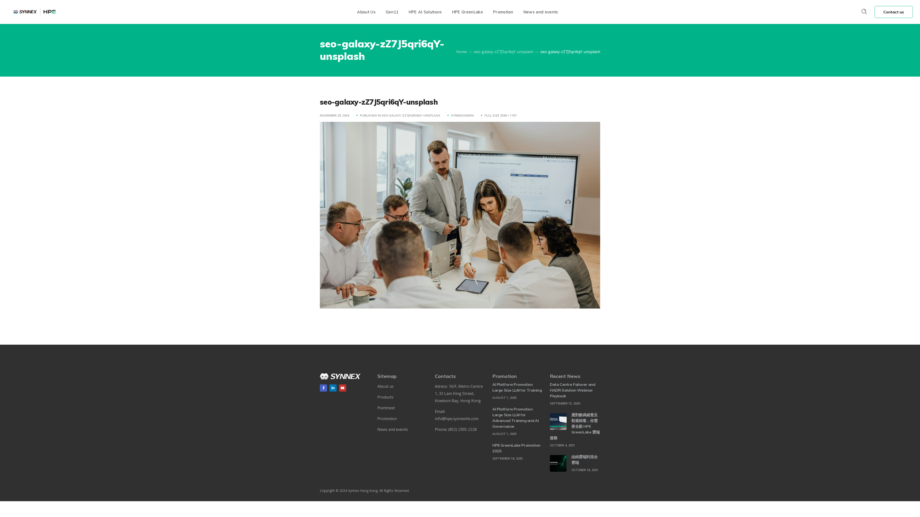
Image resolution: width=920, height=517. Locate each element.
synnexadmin (462, 115)
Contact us (893, 12)
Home (461, 51)
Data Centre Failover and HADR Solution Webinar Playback (572, 390)
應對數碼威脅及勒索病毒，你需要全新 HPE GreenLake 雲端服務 (575, 426)
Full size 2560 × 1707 (500, 115)
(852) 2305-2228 (462, 429)
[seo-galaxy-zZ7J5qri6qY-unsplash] (460, 125)
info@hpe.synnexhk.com (456, 418)
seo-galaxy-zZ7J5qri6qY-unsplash (504, 51)
